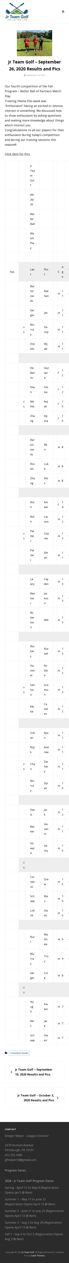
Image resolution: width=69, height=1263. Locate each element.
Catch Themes (38, 1255)
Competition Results (19, 1053)
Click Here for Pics (17, 154)
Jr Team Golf (28, 1252)
